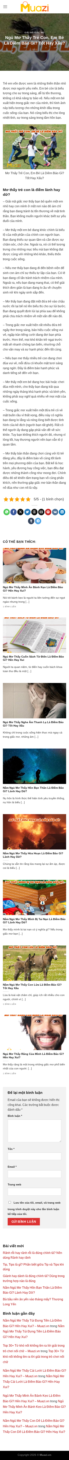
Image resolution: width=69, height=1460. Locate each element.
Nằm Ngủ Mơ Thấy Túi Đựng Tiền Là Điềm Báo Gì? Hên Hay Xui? (33, 1331)
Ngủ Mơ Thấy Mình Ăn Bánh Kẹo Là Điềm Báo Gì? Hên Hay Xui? (33, 589)
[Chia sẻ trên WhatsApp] (6, 512)
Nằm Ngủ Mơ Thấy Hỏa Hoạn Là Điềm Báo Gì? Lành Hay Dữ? (33, 855)
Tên (11, 1148)
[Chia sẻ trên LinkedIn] (62, 512)
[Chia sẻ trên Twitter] (27, 512)
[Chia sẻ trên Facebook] (13, 512)
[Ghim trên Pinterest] (48, 512)
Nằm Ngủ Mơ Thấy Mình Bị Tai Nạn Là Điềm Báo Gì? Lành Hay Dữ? (34, 921)
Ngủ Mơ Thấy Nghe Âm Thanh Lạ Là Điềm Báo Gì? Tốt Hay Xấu (33, 724)
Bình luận (15, 1115)
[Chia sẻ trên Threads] (34, 512)
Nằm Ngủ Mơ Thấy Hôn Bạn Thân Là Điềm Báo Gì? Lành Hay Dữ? (33, 789)
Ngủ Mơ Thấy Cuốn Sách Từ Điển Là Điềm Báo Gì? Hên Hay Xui (33, 658)
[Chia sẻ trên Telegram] (38, 521)
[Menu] (5, 6)
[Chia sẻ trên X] (20, 512)
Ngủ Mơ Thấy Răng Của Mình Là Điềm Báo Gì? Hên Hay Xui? (33, 1056)
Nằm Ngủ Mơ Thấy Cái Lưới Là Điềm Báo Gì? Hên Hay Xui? (33, 1382)
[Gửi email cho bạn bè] (41, 512)
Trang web (14, 1184)
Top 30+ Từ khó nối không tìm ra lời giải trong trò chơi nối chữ (33, 1356)
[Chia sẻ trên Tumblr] (31, 521)
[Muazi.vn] (34, 6)
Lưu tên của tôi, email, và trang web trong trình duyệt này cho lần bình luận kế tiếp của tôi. (34, 1208)
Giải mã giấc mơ (34, 32)
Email (12, 1166)
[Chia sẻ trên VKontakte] (55, 512)
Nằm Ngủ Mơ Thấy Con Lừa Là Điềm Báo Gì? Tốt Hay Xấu (32, 986)
